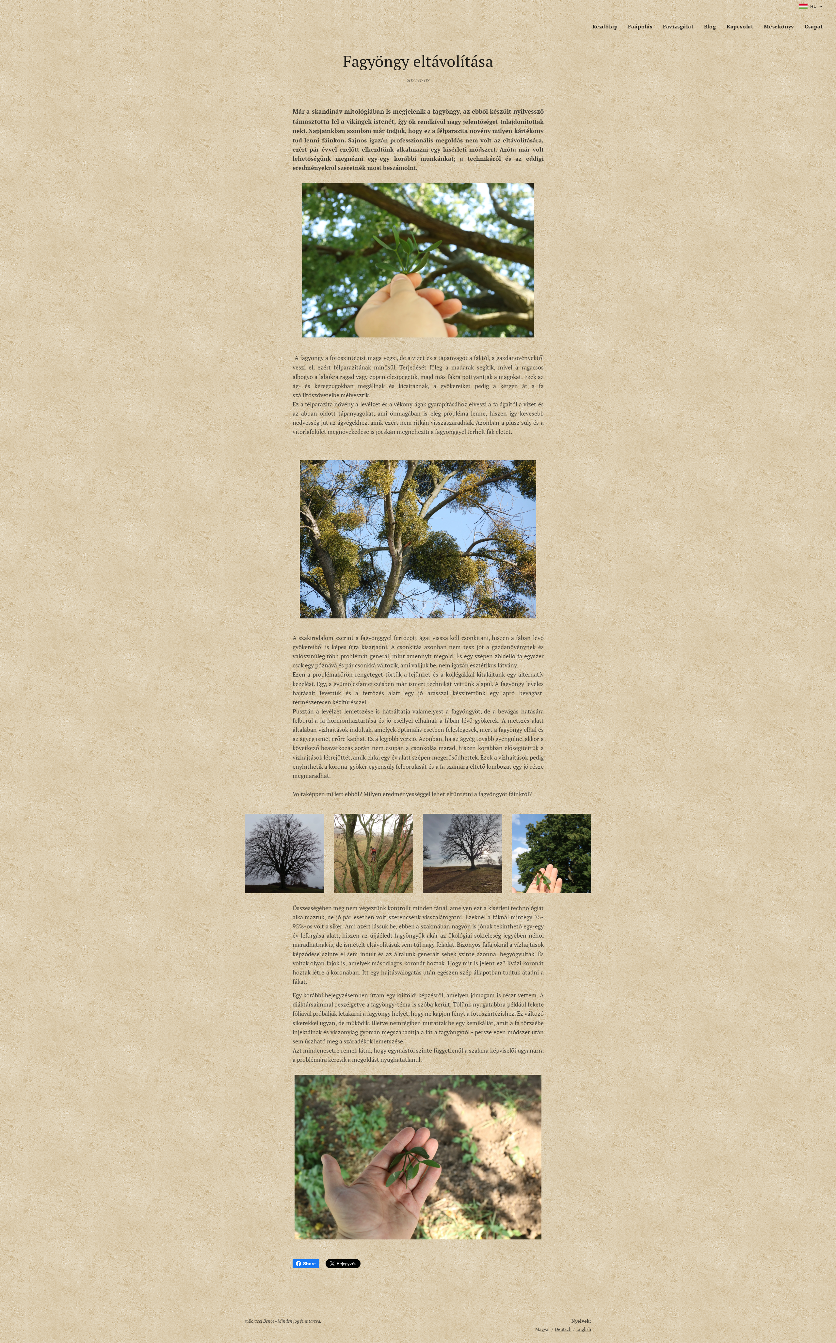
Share (309, 1263)
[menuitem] (607, 26)
